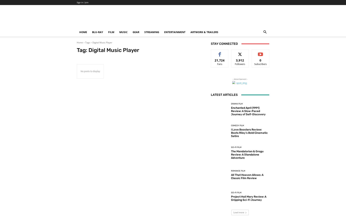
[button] (265, 32)
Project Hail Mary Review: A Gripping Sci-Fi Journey (248, 198)
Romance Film (238, 171)
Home (83, 32)
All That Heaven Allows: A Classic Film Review (247, 176)
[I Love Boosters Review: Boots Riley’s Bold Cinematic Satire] (219, 131)
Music (123, 32)
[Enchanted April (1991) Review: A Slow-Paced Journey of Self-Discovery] (219, 109)
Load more (238, 212)
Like (220, 52)
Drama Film (237, 104)
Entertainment (174, 32)
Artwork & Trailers (204, 32)
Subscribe (260, 52)
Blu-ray (97, 32)
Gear (136, 32)
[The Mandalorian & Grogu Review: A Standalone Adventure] (219, 153)
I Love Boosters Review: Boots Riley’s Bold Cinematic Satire (249, 133)
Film (111, 32)
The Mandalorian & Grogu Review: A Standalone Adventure (247, 154)
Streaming (151, 32)
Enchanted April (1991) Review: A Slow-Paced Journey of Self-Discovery (248, 111)
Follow (240, 52)
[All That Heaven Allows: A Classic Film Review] (219, 175)
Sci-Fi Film (236, 147)
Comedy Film (237, 126)
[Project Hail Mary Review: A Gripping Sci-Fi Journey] (219, 196)
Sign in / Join (82, 2)
